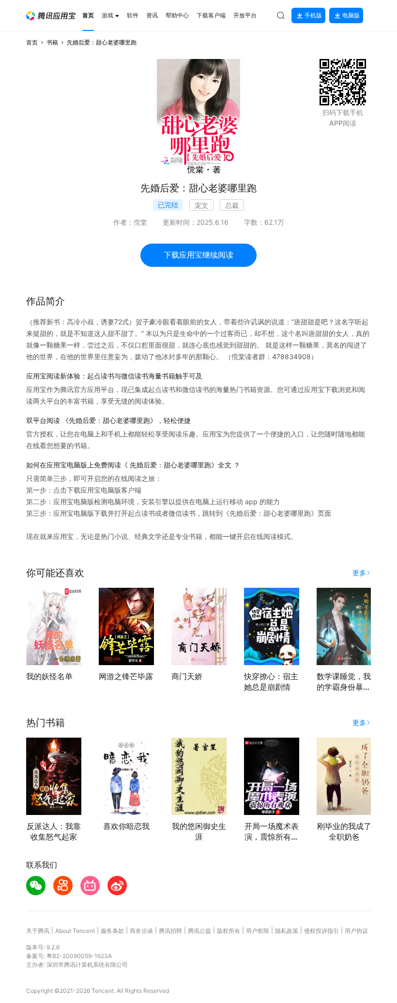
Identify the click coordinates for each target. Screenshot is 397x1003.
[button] (51, 15)
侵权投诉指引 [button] (321, 930)
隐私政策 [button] (286, 930)
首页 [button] (32, 42)
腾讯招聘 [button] (170, 930)
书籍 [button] (52, 42)
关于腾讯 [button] (37, 930)
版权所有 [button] (228, 930)
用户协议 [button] (356, 930)
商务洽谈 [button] (141, 930)
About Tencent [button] (75, 930)
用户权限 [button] (257, 930)
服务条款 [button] (112, 930)
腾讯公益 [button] (199, 930)
